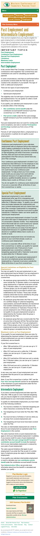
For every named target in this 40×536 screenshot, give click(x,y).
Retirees (19, 16)
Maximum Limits (7, 60)
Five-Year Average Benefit (11, 382)
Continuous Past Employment (12, 54)
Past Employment (7, 52)
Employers (26, 19)
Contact (30, 525)
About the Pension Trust (13, 522)
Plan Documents (20, 497)
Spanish (13, 508)
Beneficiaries (31, 16)
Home (2, 522)
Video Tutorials (18, 525)
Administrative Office (12, 465)
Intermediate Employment (10, 62)
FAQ (25, 525)
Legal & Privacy (5, 527)
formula (23, 440)
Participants (8, 16)
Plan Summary (25, 522)
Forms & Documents (7, 525)
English (8, 508)
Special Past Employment (10, 56)
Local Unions (14, 19)
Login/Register (20, 487)
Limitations (5, 58)
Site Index (14, 527)
